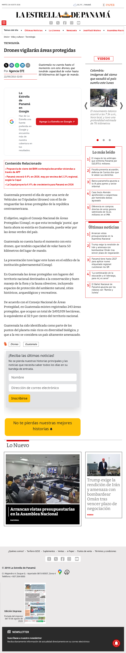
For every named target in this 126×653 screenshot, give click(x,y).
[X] (58, 22)
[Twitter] (6, 65)
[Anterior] (86, 106)
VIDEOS (103, 59)
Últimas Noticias (33, 30)
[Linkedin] (22, 65)
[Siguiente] (121, 106)
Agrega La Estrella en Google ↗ (57, 121)
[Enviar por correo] (28, 65)
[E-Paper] (108, 4)
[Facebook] (65, 22)
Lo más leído (103, 152)
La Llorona (54, 30)
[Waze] (66, 571)
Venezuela (71, 30)
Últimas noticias (103, 227)
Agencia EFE (16, 71)
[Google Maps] (60, 571)
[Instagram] (72, 22)
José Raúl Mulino (92, 30)
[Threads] (51, 22)
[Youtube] (78, 22)
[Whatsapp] (17, 65)
